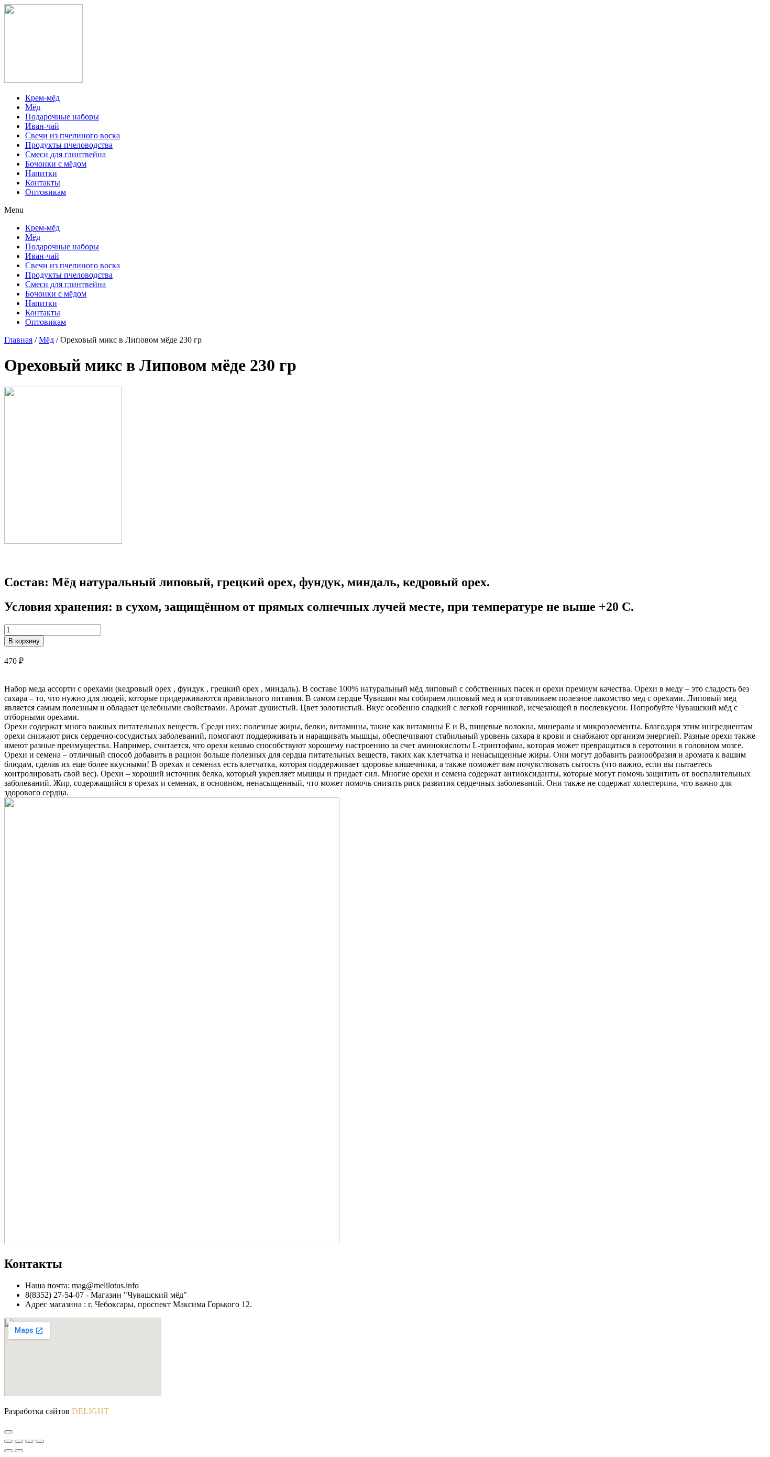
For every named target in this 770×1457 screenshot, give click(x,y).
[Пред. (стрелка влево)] (8, 1450)
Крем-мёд (42, 97)
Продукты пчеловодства (69, 144)
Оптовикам (45, 192)
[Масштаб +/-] (40, 1441)
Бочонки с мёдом (55, 163)
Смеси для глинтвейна (65, 154)
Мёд (32, 107)
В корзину (24, 641)
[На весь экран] (29, 1441)
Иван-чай (42, 126)
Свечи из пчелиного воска (72, 135)
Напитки (41, 173)
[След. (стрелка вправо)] (19, 1450)
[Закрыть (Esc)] (8, 1441)
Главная (18, 339)
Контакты (42, 182)
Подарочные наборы (62, 116)
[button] (385, 210)
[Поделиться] (19, 1441)
